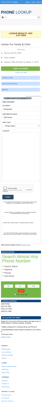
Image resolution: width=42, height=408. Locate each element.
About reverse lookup (9, 366)
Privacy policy (6, 395)
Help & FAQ (5, 372)
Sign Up (38, 2)
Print (6, 89)
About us (5, 381)
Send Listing (8, 78)
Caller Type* (6, 122)
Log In (33, 2)
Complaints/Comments (17, 98)
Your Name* (6, 105)
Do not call (5, 398)
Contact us (5, 384)
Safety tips (5, 369)
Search (21, 291)
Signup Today (5, 337)
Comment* (5, 131)
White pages (6, 349)
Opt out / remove (7, 401)
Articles (28, 2)
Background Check (11, 83)
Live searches (6, 352)
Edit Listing (21, 49)
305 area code (25, 245)
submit (7, 197)
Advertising (5, 387)
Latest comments (7, 355)
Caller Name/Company (9, 114)
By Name (15, 2)
